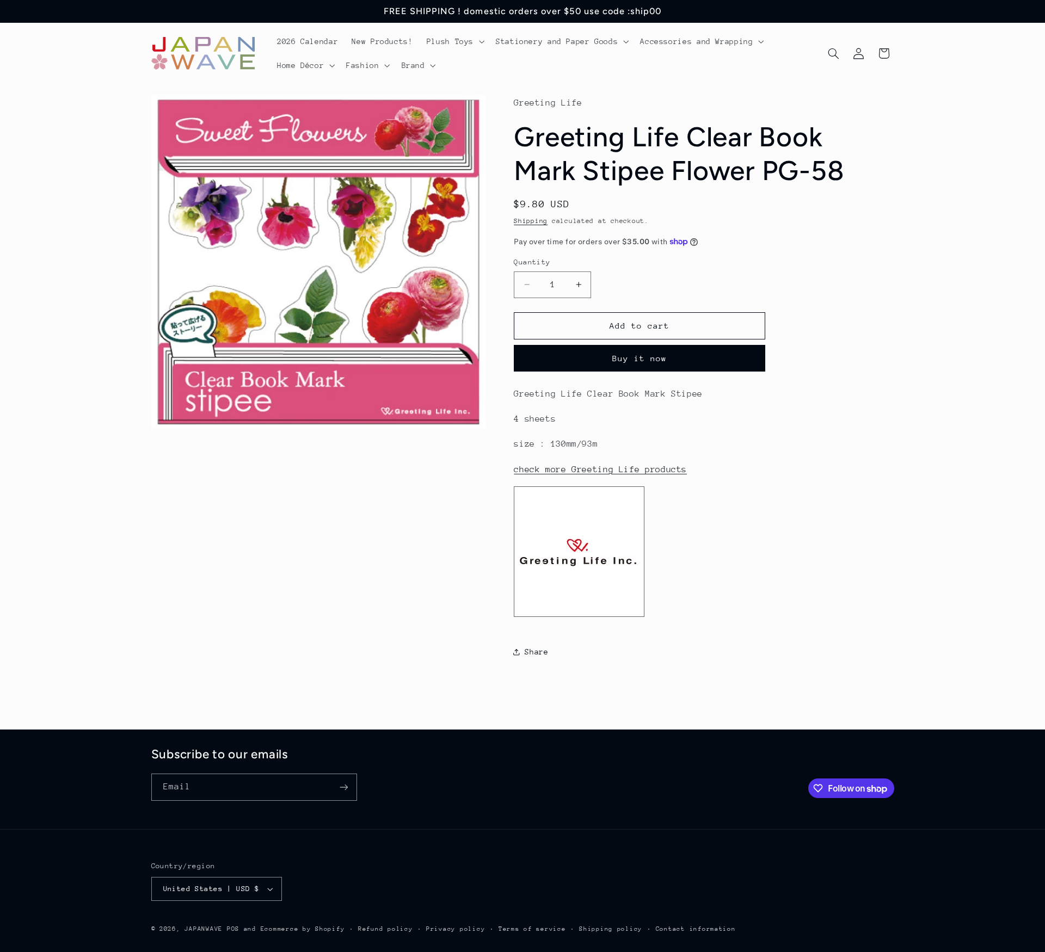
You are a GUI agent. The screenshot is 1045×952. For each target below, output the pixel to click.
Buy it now (639, 357)
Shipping (531, 220)
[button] (454, 41)
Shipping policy (610, 928)
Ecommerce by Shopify (303, 928)
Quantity (532, 262)
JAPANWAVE (204, 928)
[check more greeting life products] (579, 616)
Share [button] (536, 651)
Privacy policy (455, 928)
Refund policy (385, 928)
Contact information (696, 928)
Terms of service (532, 928)
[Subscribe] (343, 787)
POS (233, 928)
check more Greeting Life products (600, 469)
